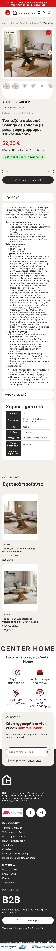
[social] (30, 812)
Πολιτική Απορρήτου (13, 840)
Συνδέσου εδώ (36, 928)
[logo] (24, 12)
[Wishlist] (48, 32)
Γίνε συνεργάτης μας (28, 920)
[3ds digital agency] (50, 942)
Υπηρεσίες (8, 882)
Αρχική (5, 23)
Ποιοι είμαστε (9, 869)
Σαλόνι (14, 23)
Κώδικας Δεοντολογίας (15, 853)
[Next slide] (50, 52)
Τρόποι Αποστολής (12, 832)
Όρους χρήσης (34, 760)
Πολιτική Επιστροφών (14, 836)
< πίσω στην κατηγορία (16, 102)
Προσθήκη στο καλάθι (30, 180)
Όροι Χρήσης (9, 845)
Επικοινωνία (9, 873)
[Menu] (7, 12)
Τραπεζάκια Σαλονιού (30, 23)
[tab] (28, 197)
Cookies (6, 849)
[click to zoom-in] (28, 53)
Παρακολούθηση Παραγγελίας (18, 857)
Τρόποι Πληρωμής (12, 827)
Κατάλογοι (8, 878)
